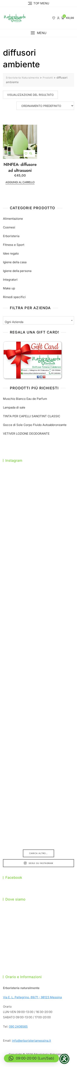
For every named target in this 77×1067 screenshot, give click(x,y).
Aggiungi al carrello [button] (20, 182)
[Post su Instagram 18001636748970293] (38, 533)
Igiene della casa (14, 262)
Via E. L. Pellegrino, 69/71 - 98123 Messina (32, 997)
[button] (38, 33)
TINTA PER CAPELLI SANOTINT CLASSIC (31, 416)
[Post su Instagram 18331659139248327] (38, 617)
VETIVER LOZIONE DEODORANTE (26, 433)
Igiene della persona (17, 271)
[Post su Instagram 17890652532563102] (38, 575)
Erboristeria (11, 236)
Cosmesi (9, 227)
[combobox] (38, 320)
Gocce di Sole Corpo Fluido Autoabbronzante (35, 425)
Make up (9, 288)
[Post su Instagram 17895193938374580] (38, 491)
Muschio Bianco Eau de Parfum (25, 399)
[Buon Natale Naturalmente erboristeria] (38, 784)
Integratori (10, 279)
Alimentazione (13, 218)
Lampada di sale (14, 407)
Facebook (13, 877)
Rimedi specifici (14, 297)
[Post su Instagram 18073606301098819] (38, 701)
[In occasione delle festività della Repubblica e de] (38, 659)
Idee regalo (11, 253)
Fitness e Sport (13, 245)
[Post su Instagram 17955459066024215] (38, 826)
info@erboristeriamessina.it (31, 1040)
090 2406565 (18, 1026)
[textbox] (38, 321)
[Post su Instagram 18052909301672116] (38, 743)
